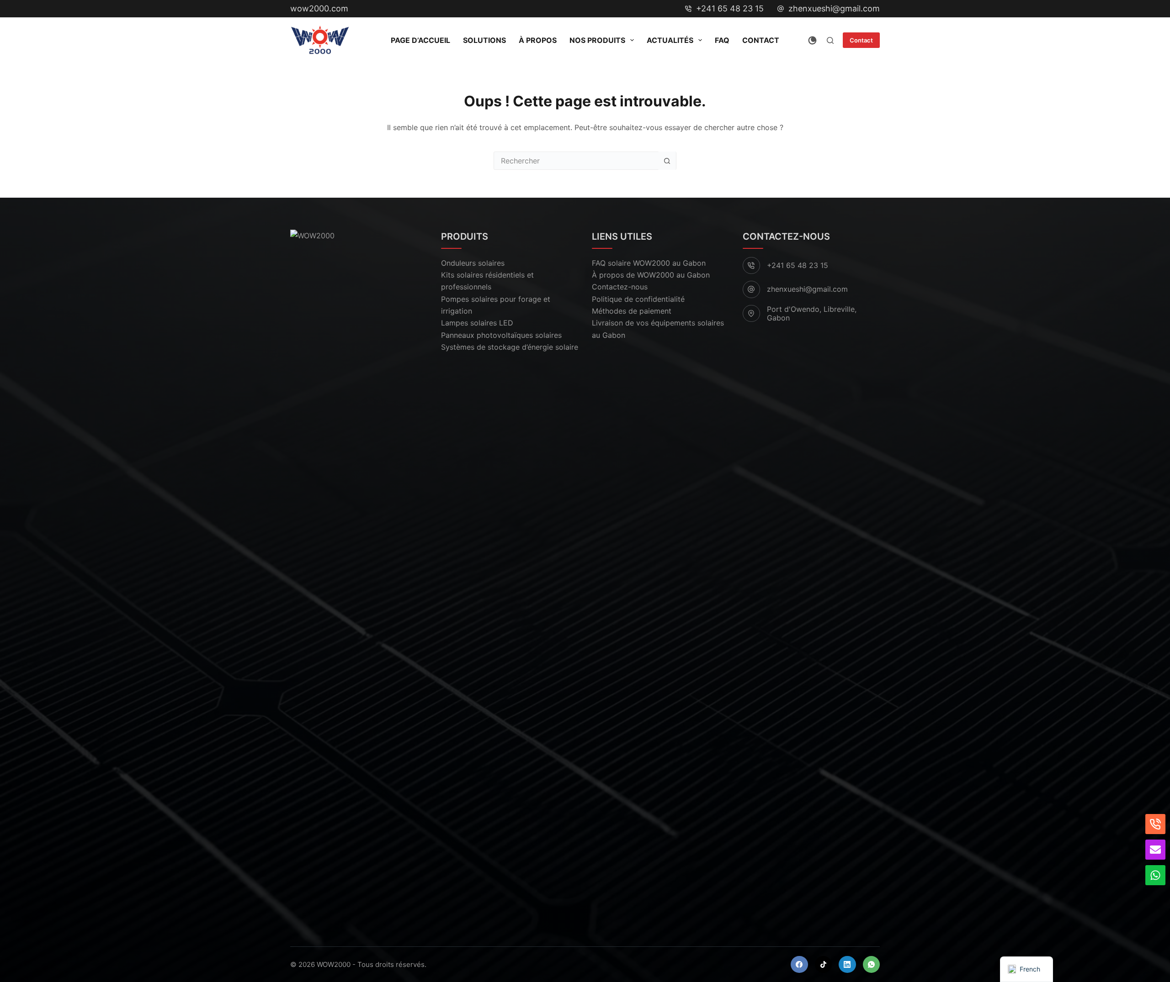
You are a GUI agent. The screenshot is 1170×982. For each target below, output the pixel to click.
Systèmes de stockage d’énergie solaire (509, 347)
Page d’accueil (420, 40)
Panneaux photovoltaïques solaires (501, 335)
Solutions (484, 40)
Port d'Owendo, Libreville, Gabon (811, 313)
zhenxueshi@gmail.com (834, 8)
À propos (538, 40)
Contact (760, 40)
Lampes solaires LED (477, 322)
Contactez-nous (620, 286)
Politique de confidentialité (638, 299)
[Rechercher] (830, 40)
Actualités (670, 40)
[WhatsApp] (871, 964)
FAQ (722, 40)
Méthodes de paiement (631, 310)
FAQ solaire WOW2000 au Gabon (649, 263)
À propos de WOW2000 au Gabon (651, 274)
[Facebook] (799, 964)
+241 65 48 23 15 (730, 8)
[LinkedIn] (847, 964)
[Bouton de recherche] (667, 161)
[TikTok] (823, 964)
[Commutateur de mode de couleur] (812, 40)
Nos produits (597, 40)
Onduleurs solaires (473, 263)
